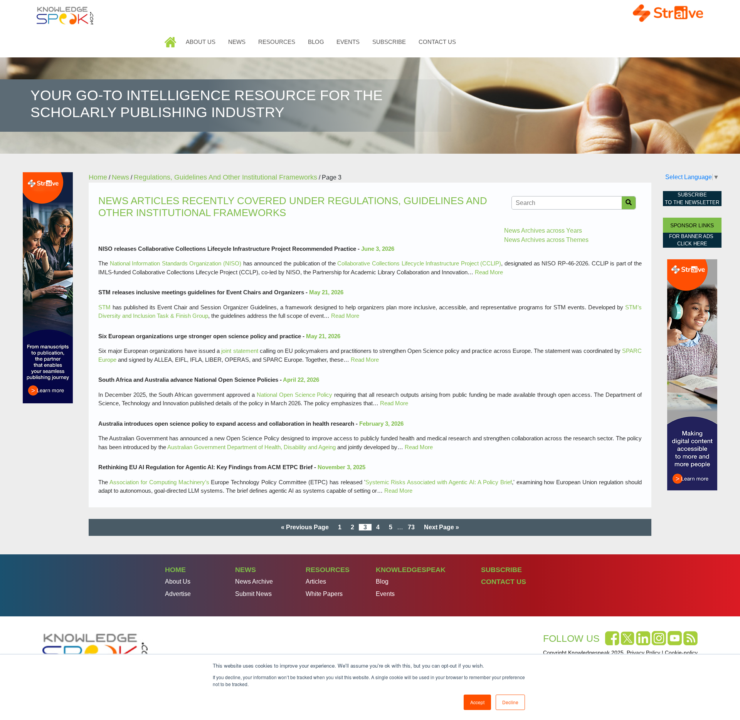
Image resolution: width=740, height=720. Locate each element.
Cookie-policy (681, 653)
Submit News (253, 594)
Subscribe (389, 42)
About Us (200, 42)
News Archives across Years (543, 230)
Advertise (178, 594)
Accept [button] (477, 702)
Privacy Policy (643, 653)
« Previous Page (305, 527)
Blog (316, 42)
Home (171, 42)
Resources (276, 42)
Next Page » (441, 527)
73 (411, 527)
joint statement (239, 350)
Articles (316, 581)
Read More (489, 272)
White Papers (324, 594)
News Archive (254, 581)
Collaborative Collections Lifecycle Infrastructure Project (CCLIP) (419, 263)
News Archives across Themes (546, 240)
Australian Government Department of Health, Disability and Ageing (251, 447)
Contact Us (437, 42)
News (237, 42)
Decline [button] (510, 702)
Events (348, 42)
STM (104, 307)
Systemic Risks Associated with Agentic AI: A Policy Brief (438, 482)
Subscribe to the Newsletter (692, 198)
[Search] (629, 202)
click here (692, 244)
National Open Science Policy (295, 394)
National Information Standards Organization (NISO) (175, 263)
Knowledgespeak (411, 570)
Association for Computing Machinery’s (159, 482)
